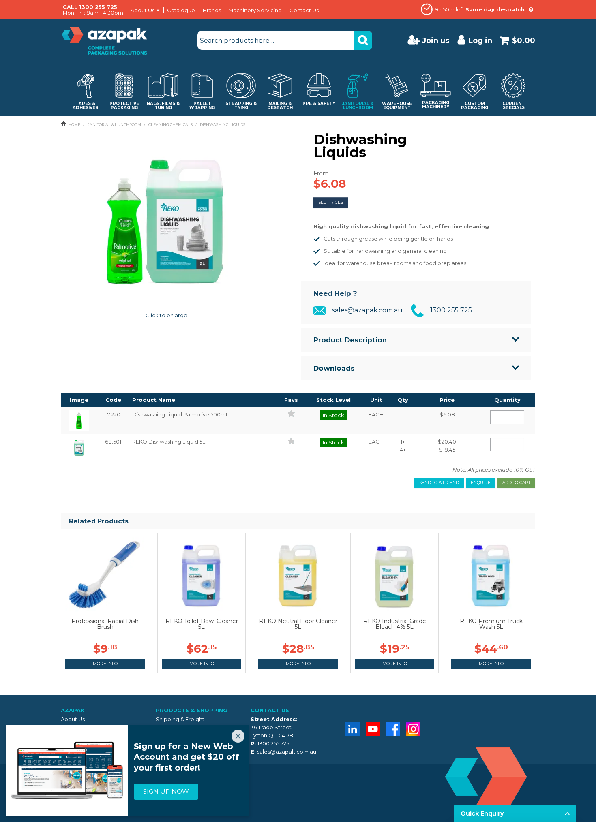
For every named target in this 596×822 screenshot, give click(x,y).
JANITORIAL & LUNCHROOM (114, 124)
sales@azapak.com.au (367, 310)
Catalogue (181, 10)
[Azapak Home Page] (104, 40)
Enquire (481, 482)
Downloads (334, 368)
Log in (480, 40)
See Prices (330, 202)
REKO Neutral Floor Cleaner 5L (298, 623)
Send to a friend (439, 482)
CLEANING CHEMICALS (170, 124)
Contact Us (304, 10)
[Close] (238, 736)
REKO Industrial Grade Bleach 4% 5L (394, 623)
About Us (142, 10)
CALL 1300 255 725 (90, 7)
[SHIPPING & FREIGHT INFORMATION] (531, 9)
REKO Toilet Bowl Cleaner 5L (201, 623)
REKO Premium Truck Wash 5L (491, 623)
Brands (212, 10)
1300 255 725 (451, 310)
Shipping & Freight (180, 719)
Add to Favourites (291, 413)
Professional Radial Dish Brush (105, 623)
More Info (105, 663)
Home (74, 124)
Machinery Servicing (255, 10)
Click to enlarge (166, 315)
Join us (435, 40)
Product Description (350, 340)
